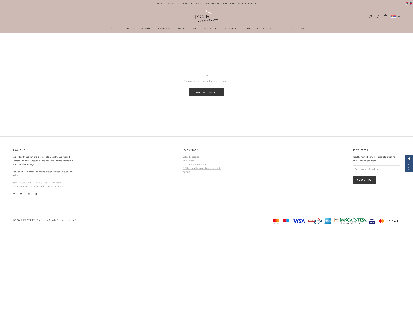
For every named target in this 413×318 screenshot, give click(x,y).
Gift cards (299, 28)
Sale (282, 28)
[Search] (378, 16)
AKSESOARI (211, 28)
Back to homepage (206, 92)
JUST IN (130, 28)
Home (247, 28)
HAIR (194, 28)
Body (181, 28)
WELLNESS (231, 28)
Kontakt (186, 171)
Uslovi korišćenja (191, 156)
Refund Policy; (48, 186)
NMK (73, 220)
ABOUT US (112, 28)
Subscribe (364, 179)
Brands (146, 28)
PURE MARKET (28, 220)
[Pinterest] (36, 193)
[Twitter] (21, 193)
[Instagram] (29, 193)
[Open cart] (385, 16)
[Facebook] (14, 193)
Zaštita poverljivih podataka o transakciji (202, 168)
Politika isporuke (191, 160)
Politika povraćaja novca (194, 164)
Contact (59, 186)
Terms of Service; (21, 182)
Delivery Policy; (33, 186)
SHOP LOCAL (265, 28)
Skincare (164, 28)
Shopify (52, 220)
